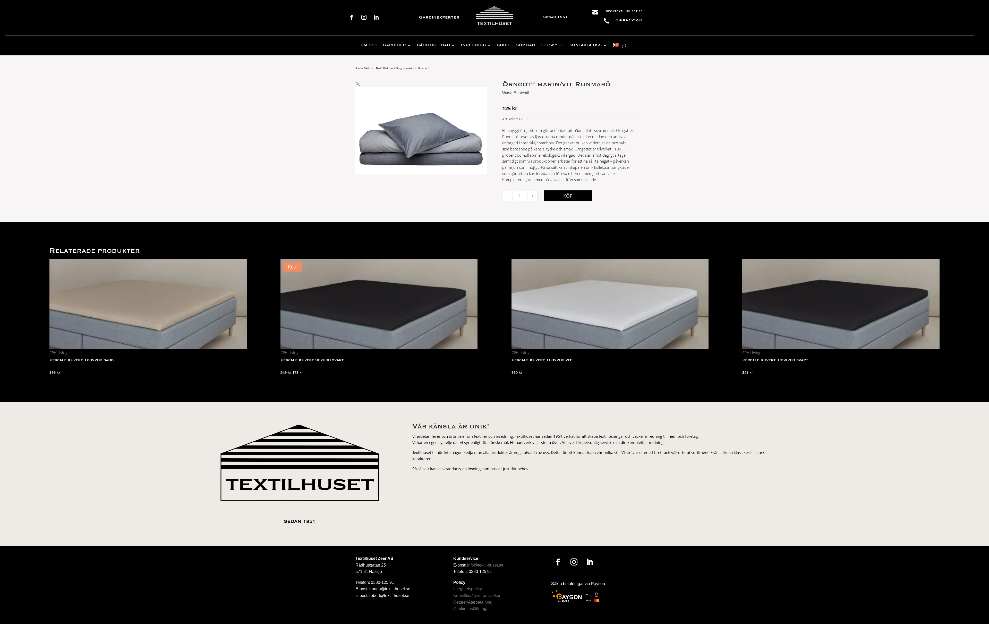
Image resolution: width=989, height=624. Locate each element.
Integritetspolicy (467, 589)
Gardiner (394, 45)
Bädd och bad (433, 45)
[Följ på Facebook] (351, 17)
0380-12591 (629, 20)
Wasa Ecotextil (515, 93)
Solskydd (552, 45)
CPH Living (58, 352)
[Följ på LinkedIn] (376, 17)
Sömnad (525, 45)
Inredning (473, 45)
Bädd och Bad (372, 68)
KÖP (568, 196)
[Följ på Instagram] (364, 17)
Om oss (369, 45)
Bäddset (388, 68)
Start (358, 68)
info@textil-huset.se (623, 11)
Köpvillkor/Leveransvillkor (476, 595)
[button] (357, 83)
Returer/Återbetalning (472, 602)
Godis (503, 45)
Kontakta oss (585, 45)
